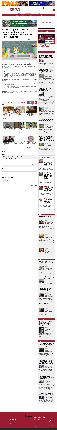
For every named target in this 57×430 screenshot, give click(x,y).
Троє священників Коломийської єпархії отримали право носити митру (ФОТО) (46, 305)
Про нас (12, 415)
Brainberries (31, 117)
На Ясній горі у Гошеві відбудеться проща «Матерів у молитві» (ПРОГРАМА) (46, 277)
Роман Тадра (46, 186)
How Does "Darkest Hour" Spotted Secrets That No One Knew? (31, 114)
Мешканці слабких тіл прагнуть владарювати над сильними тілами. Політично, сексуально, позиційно (48, 176)
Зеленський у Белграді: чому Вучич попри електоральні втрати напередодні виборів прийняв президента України (46, 362)
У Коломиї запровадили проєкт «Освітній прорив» (11, 98)
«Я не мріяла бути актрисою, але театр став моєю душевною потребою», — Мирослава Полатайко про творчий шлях (46, 324)
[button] (4, 156)
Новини (16, 15)
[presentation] (4, 156)
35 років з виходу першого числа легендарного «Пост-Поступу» (48, 201)
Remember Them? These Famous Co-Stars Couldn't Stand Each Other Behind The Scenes (8, 116)
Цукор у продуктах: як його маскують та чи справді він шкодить (45, 232)
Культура (28, 13)
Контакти (12, 416)
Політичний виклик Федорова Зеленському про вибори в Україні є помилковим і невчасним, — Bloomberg (46, 345)
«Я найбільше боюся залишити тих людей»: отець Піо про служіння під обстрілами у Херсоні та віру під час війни (46, 55)
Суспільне (8, 66)
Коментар (4, 154)
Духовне (38, 13)
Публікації (22, 15)
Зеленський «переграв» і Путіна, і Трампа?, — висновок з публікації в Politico (46, 377)
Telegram (16, 91)
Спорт (35, 15)
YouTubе (35, 91)
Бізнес (31, 15)
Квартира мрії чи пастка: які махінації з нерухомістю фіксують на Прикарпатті (46, 105)
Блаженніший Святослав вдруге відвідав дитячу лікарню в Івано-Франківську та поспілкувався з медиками (46, 290)
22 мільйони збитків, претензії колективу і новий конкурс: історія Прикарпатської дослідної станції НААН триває (46, 121)
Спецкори (12, 420)
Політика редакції (13, 417)
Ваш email (4, 173)
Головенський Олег (47, 159)
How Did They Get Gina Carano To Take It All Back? (19, 129)
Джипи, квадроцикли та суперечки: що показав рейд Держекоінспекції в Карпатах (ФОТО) (46, 71)
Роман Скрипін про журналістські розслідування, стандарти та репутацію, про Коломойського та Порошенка (45, 46)
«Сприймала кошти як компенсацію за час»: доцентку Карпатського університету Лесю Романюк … (31, 145)
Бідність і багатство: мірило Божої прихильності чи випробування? (49, 189)
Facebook (26, 91)
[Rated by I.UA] (12, 423)
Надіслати (34, 185)
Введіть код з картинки (7, 177)
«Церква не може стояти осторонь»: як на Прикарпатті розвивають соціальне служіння (46, 263)
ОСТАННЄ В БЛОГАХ (46, 157)
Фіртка (7, 67)
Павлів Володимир (47, 198)
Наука (24, 13)
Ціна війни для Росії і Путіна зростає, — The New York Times (46, 394)
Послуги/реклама (13, 419)
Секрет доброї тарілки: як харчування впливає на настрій (45, 246)
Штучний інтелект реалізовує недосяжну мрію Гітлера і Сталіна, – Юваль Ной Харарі (48, 162)
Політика (40, 15)
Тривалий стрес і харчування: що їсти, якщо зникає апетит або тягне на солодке (46, 218)
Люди (18, 13)
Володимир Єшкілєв (47, 172)
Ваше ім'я (4, 168)
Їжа (21, 13)
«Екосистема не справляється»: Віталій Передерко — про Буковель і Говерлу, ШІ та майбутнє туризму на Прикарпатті (46, 88)
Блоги (27, 15)
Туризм (33, 13)
